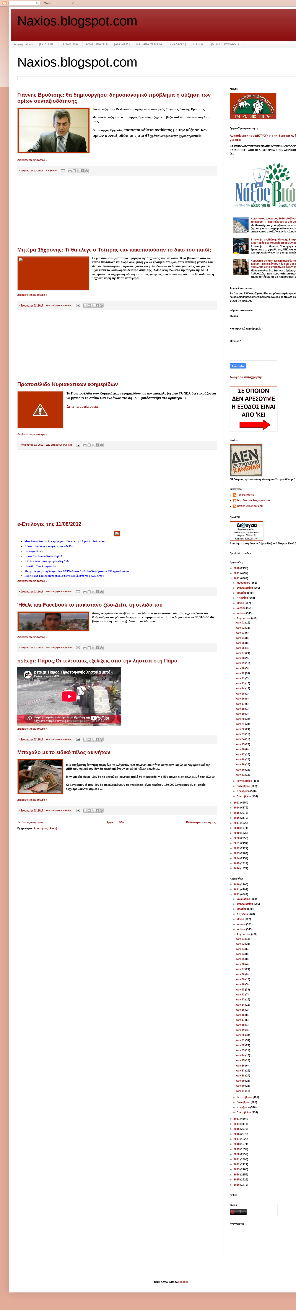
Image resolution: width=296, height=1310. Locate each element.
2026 (237, 868)
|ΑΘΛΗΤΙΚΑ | (70, 44)
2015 (237, 812)
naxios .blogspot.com (250, 506)
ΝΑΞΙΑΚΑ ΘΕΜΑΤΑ (149, 44)
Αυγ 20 (240, 719)
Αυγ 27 (240, 754)
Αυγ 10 (240, 668)
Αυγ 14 (240, 688)
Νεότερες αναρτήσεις (31, 822)
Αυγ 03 (240, 632)
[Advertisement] (117, 211)
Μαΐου (241, 603)
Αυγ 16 (240, 698)
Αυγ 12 (240, 678)
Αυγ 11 (240, 673)
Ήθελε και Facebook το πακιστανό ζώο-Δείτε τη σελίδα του (90, 605)
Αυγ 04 (240, 638)
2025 (237, 863)
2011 (237, 573)
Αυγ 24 (240, 739)
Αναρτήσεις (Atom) (45, 828)
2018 (237, 828)
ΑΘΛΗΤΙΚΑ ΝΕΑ (97, 44)
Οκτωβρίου (244, 786)
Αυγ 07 (240, 653)
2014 (237, 807)
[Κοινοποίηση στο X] (78, 171)
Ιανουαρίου (244, 582)
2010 (237, 568)
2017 (237, 823)
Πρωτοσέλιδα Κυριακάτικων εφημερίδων (67, 384)
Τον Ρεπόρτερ (245, 494)
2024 (237, 858)
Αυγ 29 (240, 764)
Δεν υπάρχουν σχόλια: (59, 305)
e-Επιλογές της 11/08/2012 (49, 524)
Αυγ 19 (240, 713)
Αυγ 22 (240, 729)
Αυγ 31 (240, 774)
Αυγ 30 (240, 769)
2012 (237, 578)
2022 (237, 848)
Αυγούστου (244, 618)
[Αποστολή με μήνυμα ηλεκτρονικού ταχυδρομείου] (70, 171)
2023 (237, 853)
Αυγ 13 (240, 683)
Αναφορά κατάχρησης (246, 377)
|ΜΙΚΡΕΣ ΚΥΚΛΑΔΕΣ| (226, 44)
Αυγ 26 (240, 749)
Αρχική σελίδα (23, 44)
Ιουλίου (241, 613)
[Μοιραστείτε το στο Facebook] (82, 171)
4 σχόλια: (52, 170)
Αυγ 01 (240, 622)
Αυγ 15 (240, 693)
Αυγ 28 (240, 759)
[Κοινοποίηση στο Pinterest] (86, 171)
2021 (237, 843)
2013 (237, 802)
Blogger (183, 1282)
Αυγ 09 (240, 663)
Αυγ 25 (240, 744)
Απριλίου (243, 597)
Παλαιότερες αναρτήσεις (201, 822)
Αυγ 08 (240, 658)
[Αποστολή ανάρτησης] (63, 170)
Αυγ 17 (240, 703)
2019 (237, 832)
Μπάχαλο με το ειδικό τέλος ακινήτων (63, 752)
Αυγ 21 (240, 724)
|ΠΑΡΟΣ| (198, 44)
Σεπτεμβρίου (245, 780)
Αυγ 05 (240, 642)
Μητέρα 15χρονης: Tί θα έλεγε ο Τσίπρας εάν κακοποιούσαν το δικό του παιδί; (114, 250)
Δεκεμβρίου (244, 796)
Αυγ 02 (240, 627)
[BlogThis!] (74, 171)
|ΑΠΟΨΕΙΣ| (122, 44)
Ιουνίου (241, 608)
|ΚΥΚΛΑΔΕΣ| (177, 44)
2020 (237, 838)
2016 (237, 817)
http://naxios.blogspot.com (253, 500)
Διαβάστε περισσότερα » (32, 160)
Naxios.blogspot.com (77, 21)
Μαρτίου (242, 592)
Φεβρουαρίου (245, 587)
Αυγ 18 (240, 708)
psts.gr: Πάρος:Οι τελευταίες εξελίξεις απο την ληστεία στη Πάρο (97, 661)
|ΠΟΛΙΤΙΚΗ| (47, 44)
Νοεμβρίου (243, 791)
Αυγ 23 (240, 734)
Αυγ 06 (240, 647)
